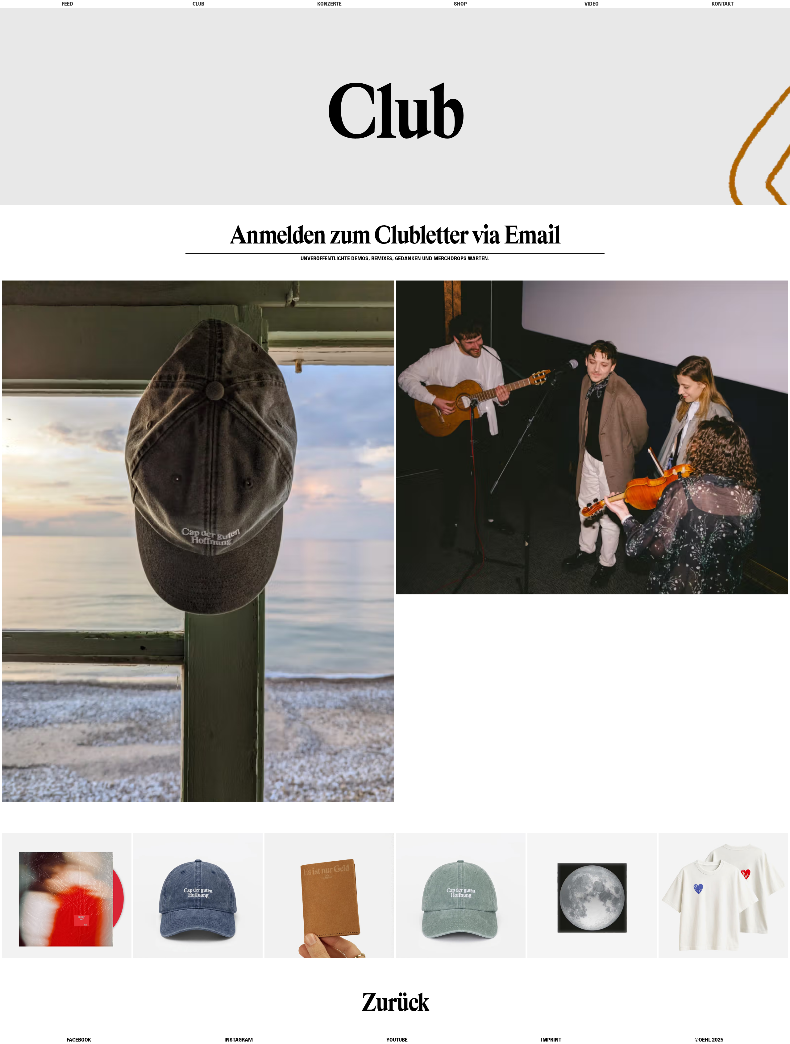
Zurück (394, 1000)
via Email (516, 233)
